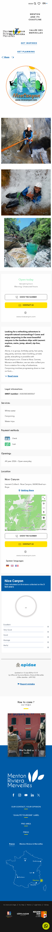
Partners (29, 905)
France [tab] (12, 844)
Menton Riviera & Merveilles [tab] (31, 844)
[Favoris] (39, 3)
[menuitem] (35, 17)
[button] (35, 3)
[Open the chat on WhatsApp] (46, 926)
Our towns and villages (9, 905)
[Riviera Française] (9, 914)
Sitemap (46, 905)
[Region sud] (40, 914)
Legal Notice (37, 905)
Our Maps (21, 905)
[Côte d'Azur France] (23, 914)
